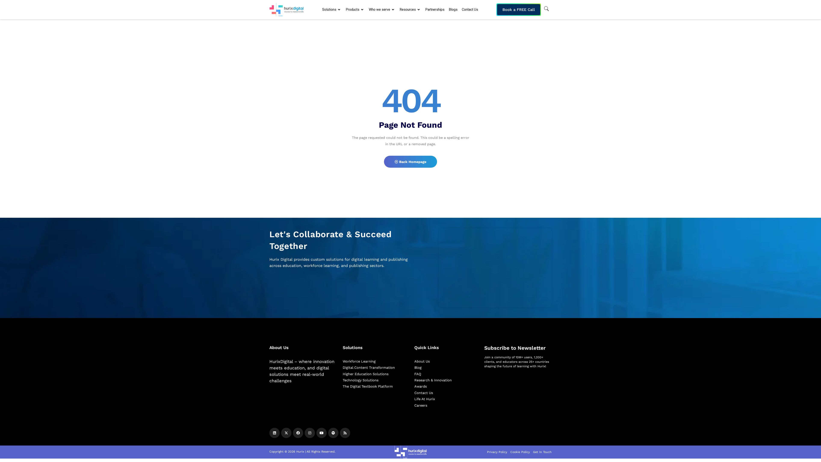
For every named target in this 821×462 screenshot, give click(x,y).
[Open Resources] (419, 9)
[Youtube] (321, 433)
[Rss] (345, 433)
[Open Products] (362, 9)
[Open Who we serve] (393, 9)
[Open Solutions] (339, 9)
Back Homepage (412, 162)
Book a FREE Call (518, 9)
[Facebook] (298, 433)
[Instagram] (310, 433)
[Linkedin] (274, 433)
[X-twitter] (286, 433)
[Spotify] (333, 433)
